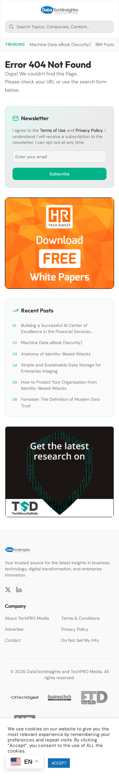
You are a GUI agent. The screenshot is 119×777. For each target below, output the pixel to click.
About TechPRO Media (27, 618)
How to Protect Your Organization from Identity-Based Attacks (59, 385)
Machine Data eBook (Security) (60, 44)
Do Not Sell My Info (80, 640)
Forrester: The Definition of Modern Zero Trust (60, 402)
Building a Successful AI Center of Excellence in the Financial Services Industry (55, 329)
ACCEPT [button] (59, 763)
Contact (13, 640)
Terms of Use (53, 130)
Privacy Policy (89, 130)
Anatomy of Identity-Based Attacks (56, 354)
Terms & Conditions (80, 618)
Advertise (14, 629)
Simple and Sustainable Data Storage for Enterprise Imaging (61, 368)
